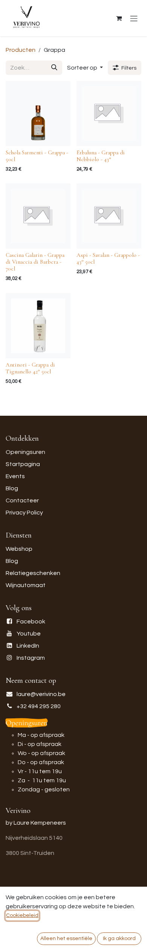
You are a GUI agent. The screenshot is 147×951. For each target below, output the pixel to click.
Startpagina (23, 464)
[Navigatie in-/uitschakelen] (133, 18)
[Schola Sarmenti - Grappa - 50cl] (38, 113)
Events (15, 476)
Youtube (29, 634)
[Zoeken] (54, 68)
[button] (85, 68)
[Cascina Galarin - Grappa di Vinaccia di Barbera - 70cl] (38, 216)
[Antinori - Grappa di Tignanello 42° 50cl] (38, 325)
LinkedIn (28, 646)
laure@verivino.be (41, 694)
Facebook (31, 621)
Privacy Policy (24, 513)
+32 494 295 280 (39, 706)
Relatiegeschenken (33, 573)
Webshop (19, 549)
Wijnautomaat (26, 585)
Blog (12, 488)
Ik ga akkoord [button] (119, 938)
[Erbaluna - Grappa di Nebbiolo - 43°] (109, 113)
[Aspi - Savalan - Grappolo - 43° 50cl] (109, 216)
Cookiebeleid (22, 915)
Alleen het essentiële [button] (66, 938)
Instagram (31, 658)
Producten (20, 50)
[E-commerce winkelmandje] (118, 18)
